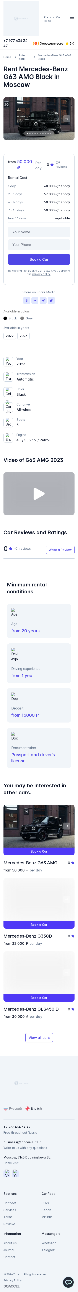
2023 (23, 336)
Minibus (47, 1217)
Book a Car (39, 259)
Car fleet (9, 1203)
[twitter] (51, 300)
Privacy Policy (12, 1280)
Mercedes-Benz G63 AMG (30, 862)
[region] (39, 118)
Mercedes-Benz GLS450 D (31, 1009)
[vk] (34, 300)
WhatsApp (49, 1243)
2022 (10, 336)
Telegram (48, 1250)
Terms (7, 1217)
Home (7, 57)
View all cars (39, 1037)
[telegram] (43, 300)
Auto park (22, 57)
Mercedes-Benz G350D (27, 936)
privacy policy (41, 274)
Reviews (9, 1224)
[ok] (26, 300)
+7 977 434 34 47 (15, 43)
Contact (9, 1257)
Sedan (46, 1210)
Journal (8, 1250)
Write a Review (60, 550)
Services (9, 1210)
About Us (10, 1243)
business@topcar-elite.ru (22, 1142)
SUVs (45, 1203)
